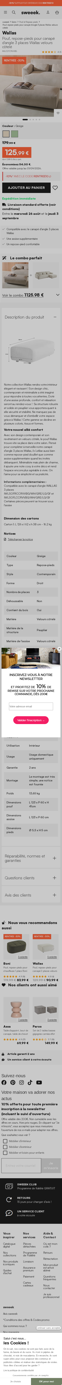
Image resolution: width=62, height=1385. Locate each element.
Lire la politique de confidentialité (18, 1370)
